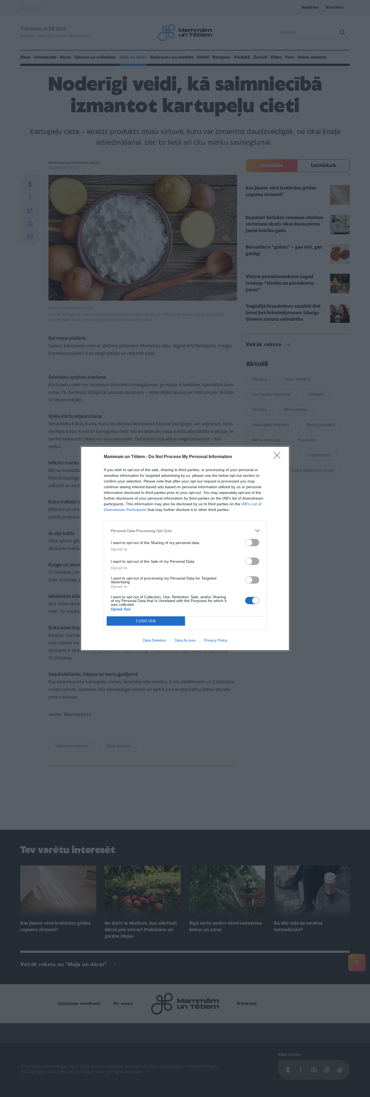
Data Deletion (154, 640)
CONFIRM (146, 621)
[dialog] (185, 548)
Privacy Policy (216, 640)
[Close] (279, 457)
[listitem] (185, 530)
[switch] (252, 542)
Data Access (185, 640)
